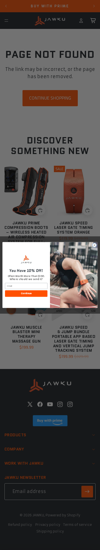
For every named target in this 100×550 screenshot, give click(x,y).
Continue (26, 293)
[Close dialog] (94, 245)
